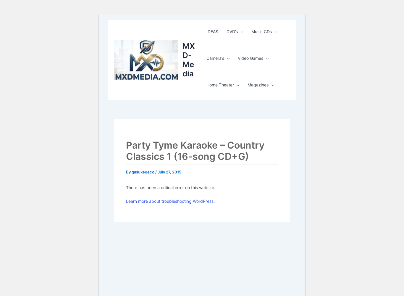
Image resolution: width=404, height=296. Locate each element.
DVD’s (232, 31)
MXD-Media (188, 59)
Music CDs (261, 31)
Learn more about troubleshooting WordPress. (170, 201)
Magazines (258, 84)
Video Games (250, 58)
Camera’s (215, 58)
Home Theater (220, 84)
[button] (240, 32)
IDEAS (212, 31)
